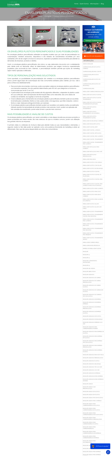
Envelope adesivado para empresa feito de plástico (92, 341)
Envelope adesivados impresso (91, 373)
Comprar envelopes (88, 88)
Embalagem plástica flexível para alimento (92, 180)
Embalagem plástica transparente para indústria (93, 229)
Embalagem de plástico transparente (89, 107)
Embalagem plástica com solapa (92, 165)
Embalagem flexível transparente (93, 139)
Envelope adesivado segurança (92, 364)
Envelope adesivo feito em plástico (93, 397)
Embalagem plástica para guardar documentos (93, 200)
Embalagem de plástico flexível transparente (92, 98)
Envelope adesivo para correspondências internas (91, 437)
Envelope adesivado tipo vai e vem (92, 367)
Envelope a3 (86, 254)
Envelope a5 (86, 265)
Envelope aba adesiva (89, 268)
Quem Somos (84, 4)
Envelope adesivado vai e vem (91, 370)
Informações (94, 4)
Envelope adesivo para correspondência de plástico (91, 404)
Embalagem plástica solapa (91, 203)
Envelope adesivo (88, 383)
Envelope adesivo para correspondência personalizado (92, 418)
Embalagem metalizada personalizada (89, 155)
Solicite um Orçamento (94, 56)
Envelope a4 (86, 257)
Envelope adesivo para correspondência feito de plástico (93, 413)
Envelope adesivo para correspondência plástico (90, 423)
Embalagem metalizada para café (92, 151)
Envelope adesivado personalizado (93, 357)
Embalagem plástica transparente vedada (93, 238)
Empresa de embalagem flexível (92, 248)
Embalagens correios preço (91, 242)
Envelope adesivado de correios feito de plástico (92, 295)
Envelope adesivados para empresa (93, 376)
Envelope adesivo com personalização (89, 387)
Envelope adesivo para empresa (92, 451)
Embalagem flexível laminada (91, 130)
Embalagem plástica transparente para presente (93, 234)
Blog (102, 4)
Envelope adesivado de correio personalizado (92, 281)
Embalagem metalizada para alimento (91, 147)
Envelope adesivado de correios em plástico (93, 290)
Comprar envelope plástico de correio (91, 80)
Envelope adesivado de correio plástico (92, 286)
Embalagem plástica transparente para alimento (93, 220)
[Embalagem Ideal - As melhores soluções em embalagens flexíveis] (13, 4)
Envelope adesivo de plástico (91, 391)
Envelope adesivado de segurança (93, 319)
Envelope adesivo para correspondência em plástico (91, 409)
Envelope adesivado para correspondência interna (90, 327)
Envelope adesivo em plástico (91, 394)
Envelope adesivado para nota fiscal (93, 354)
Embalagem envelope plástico (91, 124)
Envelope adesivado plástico (91, 360)
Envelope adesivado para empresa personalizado (92, 346)
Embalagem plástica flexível (91, 171)
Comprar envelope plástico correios (91, 75)
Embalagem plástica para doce (92, 191)
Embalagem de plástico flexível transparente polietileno (92, 103)
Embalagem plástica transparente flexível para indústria (93, 215)
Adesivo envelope (88, 64)
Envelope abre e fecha (89, 271)
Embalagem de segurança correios (93, 121)
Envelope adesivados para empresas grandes (93, 380)
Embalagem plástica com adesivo (92, 162)
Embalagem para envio (89, 159)
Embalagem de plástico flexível (92, 94)
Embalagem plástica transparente (93, 211)
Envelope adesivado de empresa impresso (92, 303)
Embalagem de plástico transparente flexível (89, 117)
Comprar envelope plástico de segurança (91, 84)
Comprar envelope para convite (92, 71)
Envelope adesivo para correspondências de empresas (92, 432)
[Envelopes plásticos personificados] (19, 36)
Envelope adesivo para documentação (89, 441)
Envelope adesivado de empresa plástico (92, 312)
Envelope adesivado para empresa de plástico (93, 332)
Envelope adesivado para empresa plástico (92, 351)
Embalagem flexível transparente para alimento (93, 143)
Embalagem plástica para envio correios (92, 195)
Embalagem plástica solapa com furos (92, 207)
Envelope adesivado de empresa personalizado (92, 307)
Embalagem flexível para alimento (93, 136)
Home (76, 4)
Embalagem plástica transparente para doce (93, 224)
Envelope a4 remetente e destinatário (90, 261)
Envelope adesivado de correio (92, 277)
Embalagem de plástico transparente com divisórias (91, 112)
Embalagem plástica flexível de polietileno (92, 175)
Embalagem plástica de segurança (93, 168)
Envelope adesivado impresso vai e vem (92, 323)
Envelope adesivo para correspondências (89, 427)
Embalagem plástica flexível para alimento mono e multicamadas (92, 184)
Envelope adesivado (88, 274)
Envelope (85, 251)
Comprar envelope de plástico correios (91, 67)
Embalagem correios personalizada (93, 91)
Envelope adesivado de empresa (92, 299)
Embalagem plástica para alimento (93, 188)
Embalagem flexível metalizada (92, 133)
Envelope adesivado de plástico (92, 316)
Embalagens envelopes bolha (91, 245)
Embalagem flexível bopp (90, 127)
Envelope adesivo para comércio (92, 400)
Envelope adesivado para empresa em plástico (92, 337)
